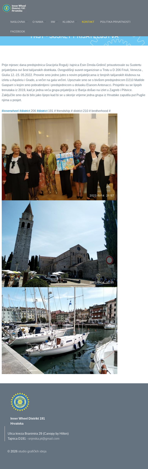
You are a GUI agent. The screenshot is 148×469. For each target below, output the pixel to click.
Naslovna (17, 22)
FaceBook (17, 31)
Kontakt (88, 22)
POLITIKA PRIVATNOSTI (115, 22)
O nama (38, 22)
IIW (53, 22)
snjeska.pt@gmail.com (43, 438)
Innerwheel (23, 9)
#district (24, 111)
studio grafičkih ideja (32, 451)
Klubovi (68, 22)
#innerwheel (10, 111)
